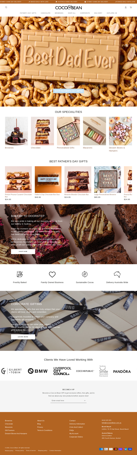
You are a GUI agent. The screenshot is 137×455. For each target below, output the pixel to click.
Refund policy (9, 450)
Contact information (55, 450)
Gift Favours (9, 430)
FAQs (72, 430)
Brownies (8, 421)
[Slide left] (7, 182)
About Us (40, 421)
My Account (74, 433)
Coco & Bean (14, 448)
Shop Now (23, 251)
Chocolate (9, 424)
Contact (72, 421)
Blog (39, 424)
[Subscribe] (85, 400)
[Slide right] (130, 182)
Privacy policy (19, 450)
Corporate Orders (76, 437)
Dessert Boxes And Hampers (16, 433)
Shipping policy (42, 450)
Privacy (40, 427)
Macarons (9, 427)
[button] (6, 7)
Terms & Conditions (44, 430)
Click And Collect (76, 427)
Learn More (23, 337)
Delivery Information (77, 424)
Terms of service (31, 450)
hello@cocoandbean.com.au (111, 423)
